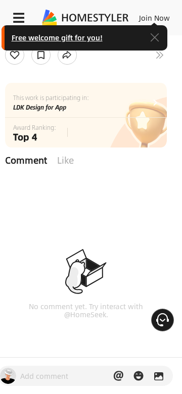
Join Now (154, 17)
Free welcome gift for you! (57, 37)
